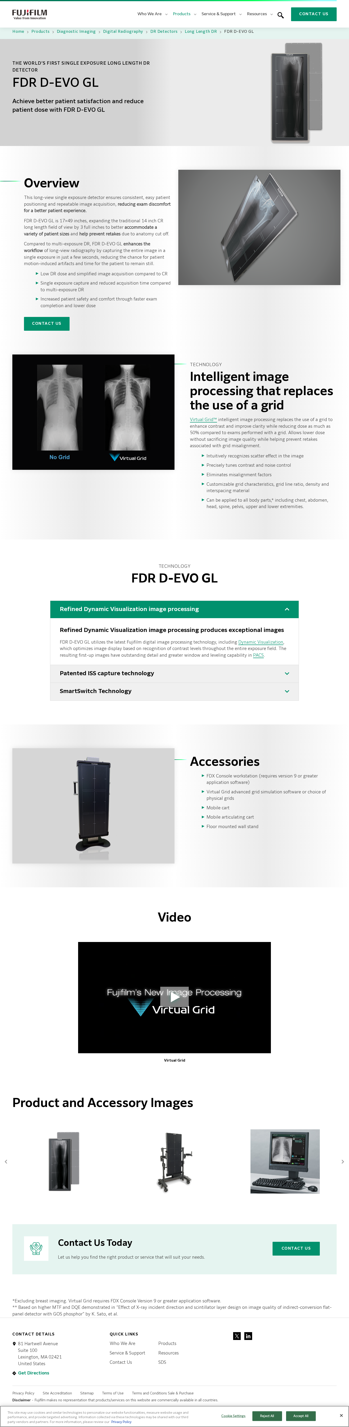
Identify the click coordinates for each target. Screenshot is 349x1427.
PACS (258, 655)
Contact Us (314, 14)
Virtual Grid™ (203, 420)
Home (18, 32)
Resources (168, 1353)
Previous (6, 1160)
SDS (162, 1362)
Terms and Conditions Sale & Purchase (163, 1393)
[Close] (341, 1415)
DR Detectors (164, 32)
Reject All (267, 1415)
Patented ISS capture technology (107, 673)
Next (343, 1160)
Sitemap (87, 1393)
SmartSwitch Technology (96, 691)
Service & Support (127, 1353)
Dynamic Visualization (260, 642)
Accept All (300, 1415)
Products (40, 32)
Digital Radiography (123, 32)
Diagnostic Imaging (76, 32)
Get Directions (33, 1373)
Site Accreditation (57, 1393)
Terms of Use (113, 1393)
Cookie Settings (233, 1415)
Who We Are (122, 1344)
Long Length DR (201, 32)
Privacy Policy (23, 1393)
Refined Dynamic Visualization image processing (129, 609)
